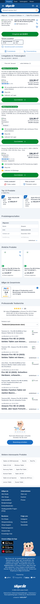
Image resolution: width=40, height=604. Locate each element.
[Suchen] (37, 10)
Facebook (24, 522)
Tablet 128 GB (19, 473)
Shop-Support (6, 525)
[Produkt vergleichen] (37, 23)
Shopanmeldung (6, 522)
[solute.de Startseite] (20, 597)
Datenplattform (6, 500)
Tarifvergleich (23, 1)
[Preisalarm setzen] (37, 26)
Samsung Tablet (8, 469)
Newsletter (24, 525)
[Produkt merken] (37, 20)
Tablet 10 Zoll (7, 465)
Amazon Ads (5, 531)
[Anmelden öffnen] (37, 6)
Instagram (24, 519)
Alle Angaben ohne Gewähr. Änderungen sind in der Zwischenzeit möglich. (20, 561)
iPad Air (24, 461)
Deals (15, 1)
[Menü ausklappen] (23, 15)
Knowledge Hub (6, 534)
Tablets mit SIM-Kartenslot (11, 461)
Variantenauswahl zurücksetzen (13, 46)
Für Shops (4, 519)
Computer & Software (15, 15)
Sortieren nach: (6, 321)
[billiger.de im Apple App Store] (20, 543)
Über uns (24, 494)
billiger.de (4, 15)
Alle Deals (4, 494)
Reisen (32, 1)
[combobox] (20, 10)
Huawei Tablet (19, 482)
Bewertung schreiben (20, 442)
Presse (23, 500)
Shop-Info (7, 92)
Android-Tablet (7, 473)
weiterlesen (32, 240)
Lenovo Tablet (7, 482)
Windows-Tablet (19, 465)
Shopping (9, 1)
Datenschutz (7, 593)
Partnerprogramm (7, 528)
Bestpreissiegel (6, 503)
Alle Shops (5, 497)
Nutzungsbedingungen (11, 594)
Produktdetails (11, 51)
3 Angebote (20, 34)
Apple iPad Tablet (21, 469)
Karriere (23, 497)
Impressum (32, 593)
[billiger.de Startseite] (10, 5)
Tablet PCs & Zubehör (32, 15)
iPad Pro (32, 461)
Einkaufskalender (7, 506)
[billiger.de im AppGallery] (20, 551)
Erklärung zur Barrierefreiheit (27, 594)
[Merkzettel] (33, 6)
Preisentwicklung (31, 51)
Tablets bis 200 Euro (26, 478)
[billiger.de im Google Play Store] (20, 547)
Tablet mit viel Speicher (10, 478)
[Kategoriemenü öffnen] (3, 6)
